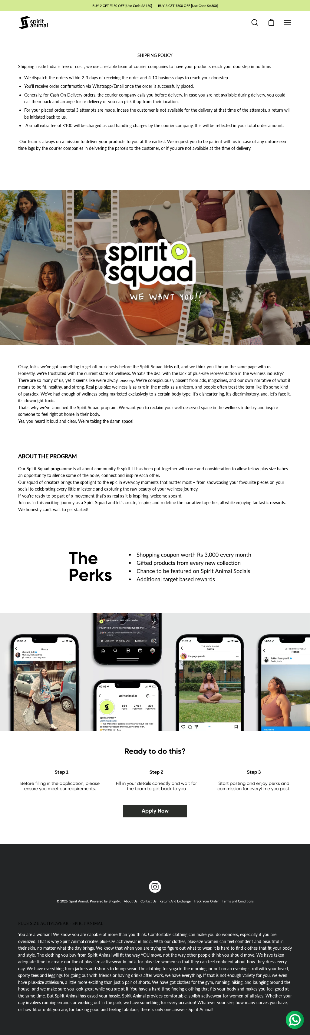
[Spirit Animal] (33, 22)
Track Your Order (206, 901)
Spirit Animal (78, 901)
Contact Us (148, 901)
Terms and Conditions (238, 901)
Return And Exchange (175, 901)
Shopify (114, 901)
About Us (130, 901)
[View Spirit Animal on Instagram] (155, 887)
